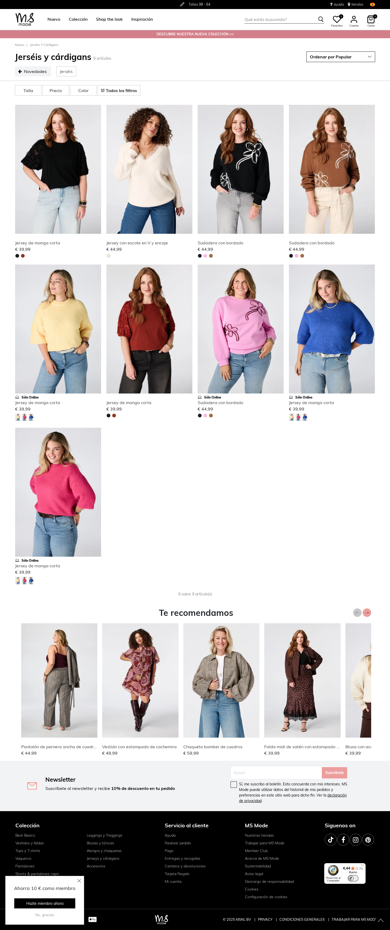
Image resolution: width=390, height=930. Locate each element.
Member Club (256, 850)
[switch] (353, 878)
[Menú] (362, 866)
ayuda (339, 4)
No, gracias (44, 914)
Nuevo (19, 45)
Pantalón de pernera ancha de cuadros (59, 746)
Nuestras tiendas (259, 835)
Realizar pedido (178, 843)
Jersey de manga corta (37, 242)
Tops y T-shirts (27, 850)
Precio (56, 90)
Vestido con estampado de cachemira (139, 746)
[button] (53, 19)
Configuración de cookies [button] (266, 896)
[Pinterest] (368, 840)
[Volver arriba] (380, 920)
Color (83, 90)
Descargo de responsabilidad (269, 881)
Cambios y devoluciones (185, 866)
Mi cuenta (173, 881)
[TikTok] (331, 840)
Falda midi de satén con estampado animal (307, 746)
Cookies (251, 889)
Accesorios (96, 866)
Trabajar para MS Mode (264, 843)
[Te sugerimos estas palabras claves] (321, 19)
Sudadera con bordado (220, 242)
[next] (96, 170)
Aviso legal (254, 873)
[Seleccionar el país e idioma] (372, 4)
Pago (169, 850)
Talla (28, 90)
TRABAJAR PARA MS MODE (354, 919)
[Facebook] (343, 840)
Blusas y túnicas (100, 843)
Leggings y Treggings (104, 835)
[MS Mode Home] (25, 19)
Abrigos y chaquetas (104, 850)
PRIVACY (265, 919)
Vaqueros (23, 858)
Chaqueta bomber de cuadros (212, 746)
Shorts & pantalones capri (37, 873)
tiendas (357, 4)
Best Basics (25, 835)
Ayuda (170, 835)
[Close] (79, 881)
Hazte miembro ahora (44, 903)
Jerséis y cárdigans (44, 45)
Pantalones (24, 866)
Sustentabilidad (258, 866)
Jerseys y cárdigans (103, 858)
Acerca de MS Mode (262, 858)
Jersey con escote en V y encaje (137, 242)
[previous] (20, 170)
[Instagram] (356, 840)
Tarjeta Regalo (177, 873)
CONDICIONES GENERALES (302, 919)
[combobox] (284, 19)
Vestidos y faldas (29, 843)
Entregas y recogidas (182, 858)
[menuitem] (51, 19)
